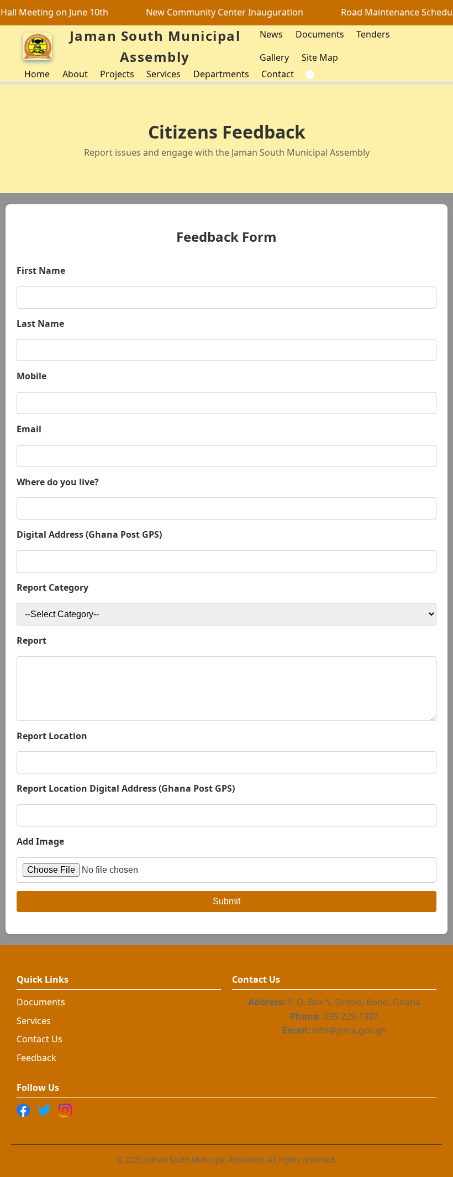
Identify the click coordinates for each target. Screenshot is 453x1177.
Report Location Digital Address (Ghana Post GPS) (126, 788)
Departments (221, 74)
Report (31, 640)
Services (163, 74)
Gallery (274, 57)
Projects (117, 74)
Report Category (52, 587)
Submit (226, 901)
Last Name (40, 323)
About (75, 74)
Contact (277, 74)
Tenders (373, 34)
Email (29, 429)
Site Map (320, 57)
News (271, 34)
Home (37, 74)
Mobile (31, 376)
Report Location (52, 736)
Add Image (40, 841)
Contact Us (39, 1039)
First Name (41, 270)
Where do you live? (58, 482)
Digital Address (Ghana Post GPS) (89, 534)
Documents (320, 34)
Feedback (36, 1058)
